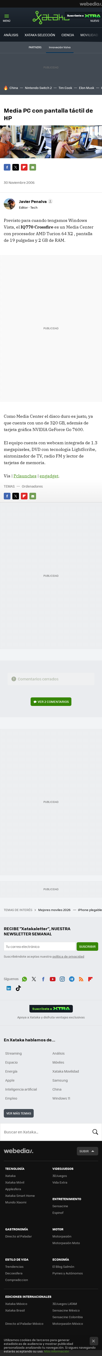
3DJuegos (59, 1175)
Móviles (58, 1062)
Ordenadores (32, 486)
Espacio (11, 1062)
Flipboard (24, 167)
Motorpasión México (67, 1323)
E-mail (32, 167)
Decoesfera (14, 1273)
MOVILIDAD (89, 34)
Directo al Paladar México (24, 1323)
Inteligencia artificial (21, 1089)
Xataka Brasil (15, 1310)
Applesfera (13, 1189)
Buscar (95, 1132)
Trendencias (14, 1266)
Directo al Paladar (18, 1236)
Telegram (71, 978)
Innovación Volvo (60, 47)
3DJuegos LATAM (64, 1303)
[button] (35, 201)
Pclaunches (25, 476)
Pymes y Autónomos (67, 1273)
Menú (6, 20)
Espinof (57, 1212)
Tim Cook (65, 87)
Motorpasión (61, 1236)
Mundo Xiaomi (15, 1202)
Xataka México (16, 1303)
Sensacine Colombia (67, 1317)
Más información (56, 1351)
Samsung (60, 1080)
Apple (9, 1080)
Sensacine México (66, 1310)
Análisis (58, 1053)
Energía (11, 1071)
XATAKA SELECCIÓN (40, 34)
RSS (81, 978)
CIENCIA (67, 34)
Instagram (62, 978)
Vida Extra (59, 1182)
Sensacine (60, 1206)
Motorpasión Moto (66, 1243)
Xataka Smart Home (20, 1195)
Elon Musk (86, 87)
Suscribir (87, 946)
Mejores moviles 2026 (54, 909)
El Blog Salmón (63, 1266)
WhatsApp (24, 978)
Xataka (51, 17)
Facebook (7, 167)
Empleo (11, 1098)
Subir (84, 1151)
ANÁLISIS (11, 34)
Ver (53, 701)
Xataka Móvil (14, 1182)
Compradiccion (16, 1279)
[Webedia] (91, 4)
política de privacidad (68, 956)
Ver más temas (18, 1113)
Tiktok (18, 987)
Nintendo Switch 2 (38, 87)
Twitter (15, 167)
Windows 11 (61, 1098)
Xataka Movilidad (65, 1071)
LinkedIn (9, 987)
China (13, 87)
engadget (49, 476)
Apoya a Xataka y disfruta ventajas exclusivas (51, 1017)
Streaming (13, 1053)
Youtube (52, 978)
